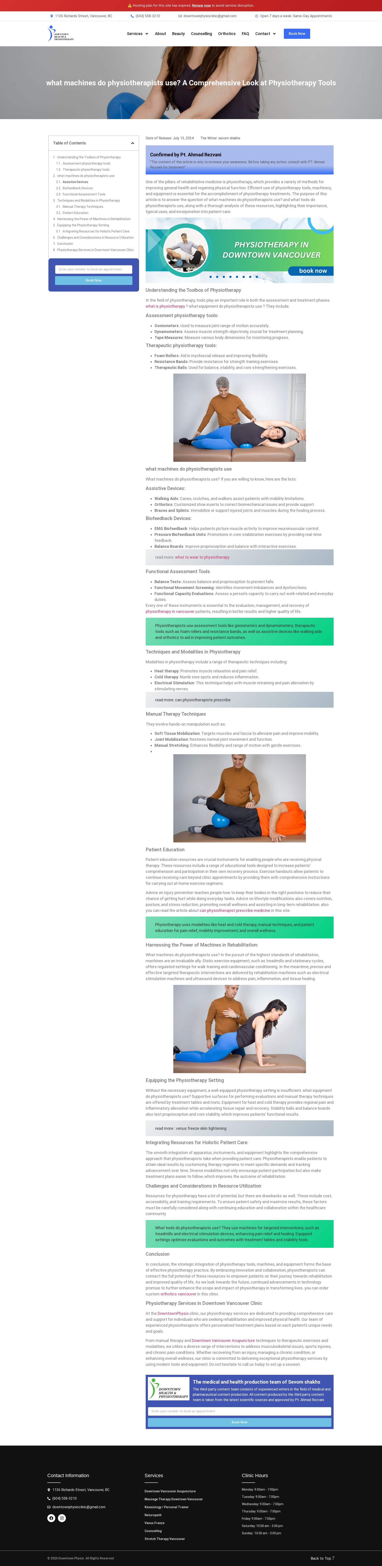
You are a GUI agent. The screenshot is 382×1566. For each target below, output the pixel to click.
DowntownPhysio (173, 1313)
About (160, 33)
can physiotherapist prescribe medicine (235, 910)
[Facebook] (51, 1518)
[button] (132, 143)
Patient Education (75, 213)
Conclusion (65, 243)
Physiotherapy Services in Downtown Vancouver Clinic (95, 250)
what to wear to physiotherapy (202, 557)
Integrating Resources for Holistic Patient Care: (96, 231)
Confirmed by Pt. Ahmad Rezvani (185, 154)
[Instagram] (62, 1518)
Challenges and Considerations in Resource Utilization (95, 237)
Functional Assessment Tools (84, 194)
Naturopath (153, 1515)
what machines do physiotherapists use (86, 176)
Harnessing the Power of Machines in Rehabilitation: (94, 219)
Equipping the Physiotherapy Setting (83, 225)
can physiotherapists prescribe (203, 700)
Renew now (201, 5)
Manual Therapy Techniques (83, 206)
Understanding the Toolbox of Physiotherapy (89, 157)
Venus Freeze (154, 1523)
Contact (262, 33)
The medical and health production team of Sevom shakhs (256, 1382)
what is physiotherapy (165, 306)
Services (135, 33)
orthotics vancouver (178, 1294)
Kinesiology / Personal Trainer (167, 1507)
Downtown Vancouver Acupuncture (223, 1340)
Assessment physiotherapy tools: (87, 163)
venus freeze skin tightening (201, 1128)
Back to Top (321, 1558)
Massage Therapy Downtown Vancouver (174, 1499)
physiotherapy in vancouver (170, 611)
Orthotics (227, 33)
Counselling (201, 33)
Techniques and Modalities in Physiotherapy (88, 200)
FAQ (245, 33)
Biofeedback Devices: (78, 188)
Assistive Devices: (76, 182)
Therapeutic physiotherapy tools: (86, 169)
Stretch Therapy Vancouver (165, 1539)
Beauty (178, 33)
